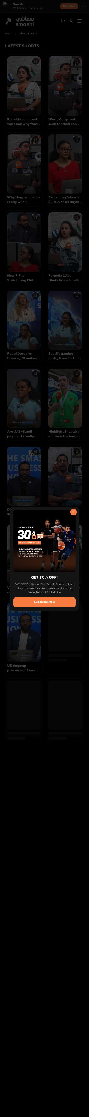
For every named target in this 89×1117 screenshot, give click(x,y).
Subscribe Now (44, 602)
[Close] (73, 512)
